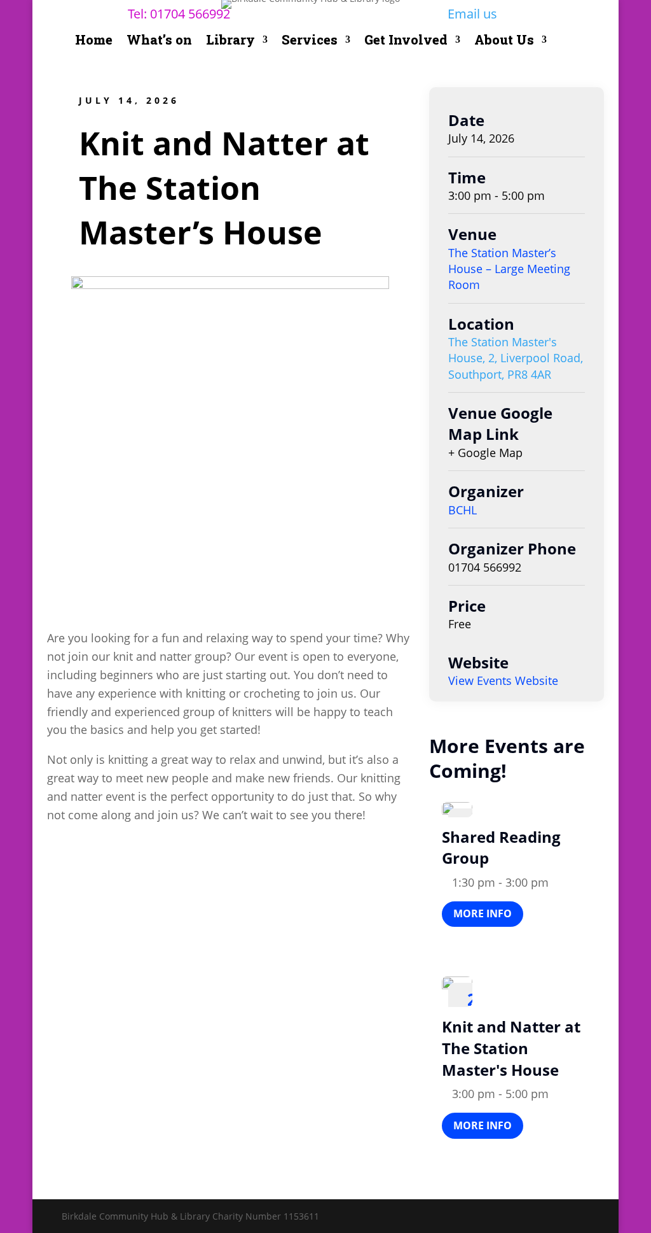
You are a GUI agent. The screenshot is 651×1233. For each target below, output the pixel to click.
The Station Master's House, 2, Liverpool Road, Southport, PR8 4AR (515, 357)
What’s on (159, 41)
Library (230, 41)
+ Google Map (485, 452)
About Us (504, 41)
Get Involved (406, 41)
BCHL (462, 510)
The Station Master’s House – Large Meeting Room (509, 268)
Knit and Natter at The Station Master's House (511, 1048)
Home (94, 41)
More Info (482, 913)
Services (310, 41)
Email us (472, 13)
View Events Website (503, 680)
